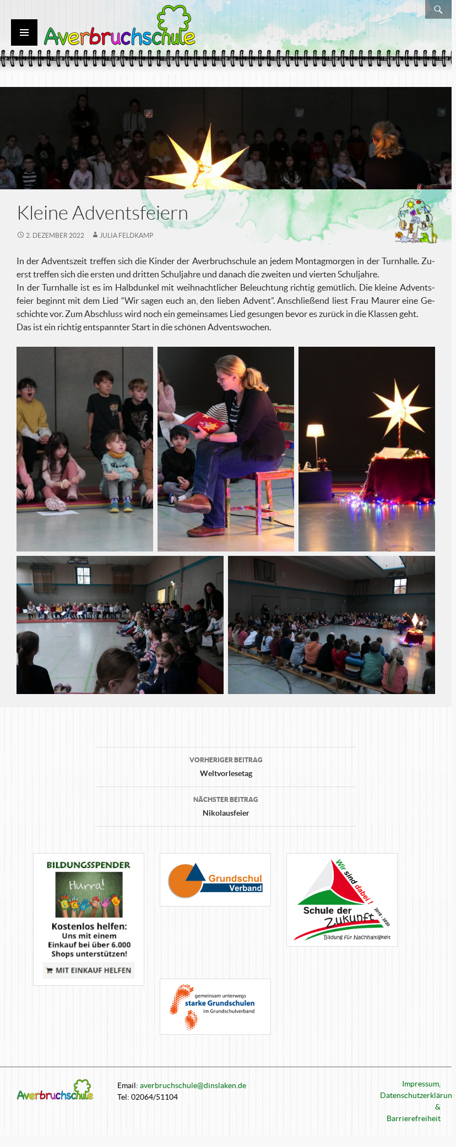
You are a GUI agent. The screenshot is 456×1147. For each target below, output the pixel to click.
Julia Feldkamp (126, 235)
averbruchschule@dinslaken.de (193, 1085)
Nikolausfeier (225, 806)
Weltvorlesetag (226, 767)
